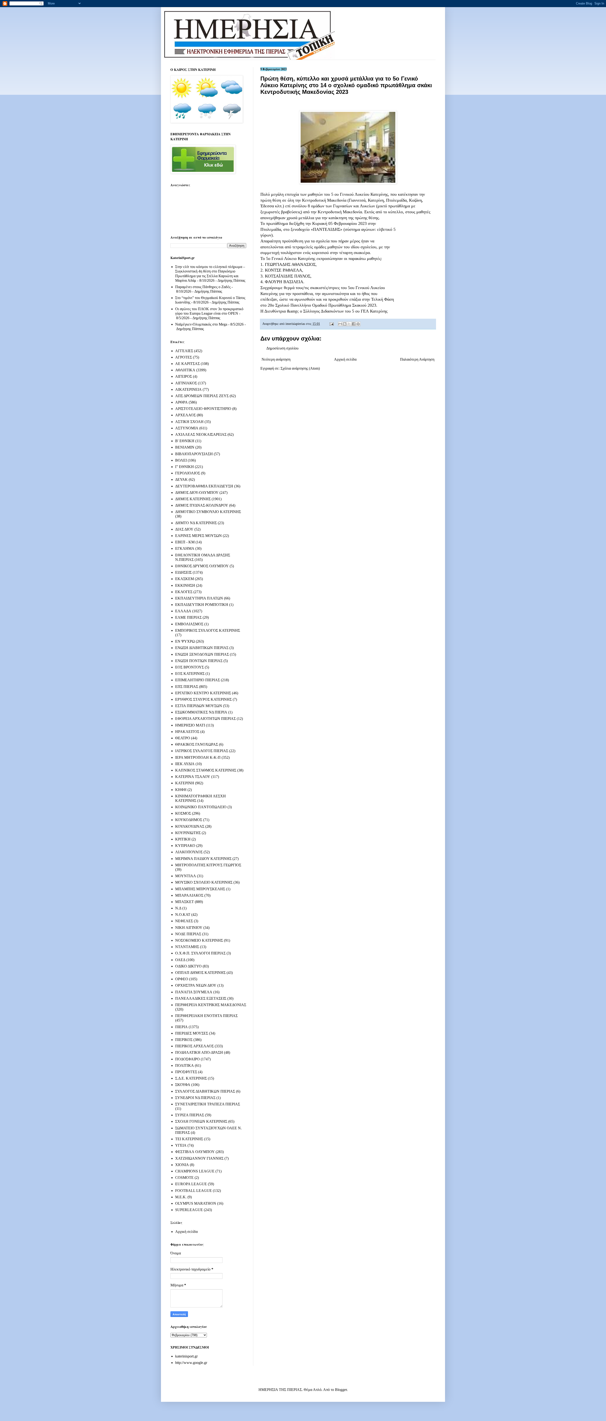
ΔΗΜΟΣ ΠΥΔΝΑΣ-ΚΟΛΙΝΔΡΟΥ (201, 505)
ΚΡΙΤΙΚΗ (183, 839)
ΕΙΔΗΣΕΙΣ (183, 572)
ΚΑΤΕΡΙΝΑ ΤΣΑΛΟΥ (192, 777)
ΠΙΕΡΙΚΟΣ (183, 1040)
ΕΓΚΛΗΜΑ (184, 548)
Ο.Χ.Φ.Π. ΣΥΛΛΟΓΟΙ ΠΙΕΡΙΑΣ (200, 953)
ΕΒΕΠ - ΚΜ (185, 542)
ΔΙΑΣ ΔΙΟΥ (184, 529)
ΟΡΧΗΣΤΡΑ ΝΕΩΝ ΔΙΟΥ (195, 985)
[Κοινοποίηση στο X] (349, 324)
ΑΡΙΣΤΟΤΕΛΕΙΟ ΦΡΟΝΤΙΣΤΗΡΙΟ (203, 409)
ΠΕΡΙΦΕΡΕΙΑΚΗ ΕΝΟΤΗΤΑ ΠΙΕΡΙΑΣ (206, 1016)
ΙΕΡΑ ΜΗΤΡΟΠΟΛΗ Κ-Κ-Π (198, 757)
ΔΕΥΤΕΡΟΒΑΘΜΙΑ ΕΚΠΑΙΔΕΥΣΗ (204, 486)
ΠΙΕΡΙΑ (181, 1027)
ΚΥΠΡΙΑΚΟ (185, 846)
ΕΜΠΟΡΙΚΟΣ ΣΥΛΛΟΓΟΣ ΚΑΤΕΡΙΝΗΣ (207, 630)
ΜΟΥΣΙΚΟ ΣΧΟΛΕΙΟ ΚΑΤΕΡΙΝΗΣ (203, 882)
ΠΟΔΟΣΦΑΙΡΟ (187, 1059)
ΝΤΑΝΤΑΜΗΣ (187, 947)
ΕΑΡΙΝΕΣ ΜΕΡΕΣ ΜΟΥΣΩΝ (198, 536)
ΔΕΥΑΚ (181, 479)
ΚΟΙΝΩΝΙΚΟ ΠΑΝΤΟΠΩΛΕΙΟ (201, 807)
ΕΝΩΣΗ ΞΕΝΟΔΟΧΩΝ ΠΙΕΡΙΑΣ (202, 654)
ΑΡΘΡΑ (181, 402)
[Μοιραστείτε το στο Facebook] (353, 324)
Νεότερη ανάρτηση (276, 359)
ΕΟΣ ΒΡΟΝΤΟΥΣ (189, 667)
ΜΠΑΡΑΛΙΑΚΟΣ (189, 895)
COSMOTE (184, 1178)
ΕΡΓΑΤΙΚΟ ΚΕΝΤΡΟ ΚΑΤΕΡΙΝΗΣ (203, 693)
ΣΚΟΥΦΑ (182, 1085)
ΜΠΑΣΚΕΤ (184, 902)
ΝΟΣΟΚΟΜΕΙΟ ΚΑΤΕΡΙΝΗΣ (199, 940)
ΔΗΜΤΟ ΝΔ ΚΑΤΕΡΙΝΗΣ (196, 523)
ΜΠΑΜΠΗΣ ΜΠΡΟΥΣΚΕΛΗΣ (200, 889)
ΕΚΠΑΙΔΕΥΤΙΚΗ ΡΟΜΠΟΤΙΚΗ (201, 605)
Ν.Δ (178, 908)
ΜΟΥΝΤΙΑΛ (185, 876)
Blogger (341, 1390)
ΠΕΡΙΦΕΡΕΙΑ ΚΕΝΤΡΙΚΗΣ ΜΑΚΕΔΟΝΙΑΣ (210, 1005)
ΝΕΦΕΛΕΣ (184, 921)
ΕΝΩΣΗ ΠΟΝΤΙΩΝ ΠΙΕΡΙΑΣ (199, 661)
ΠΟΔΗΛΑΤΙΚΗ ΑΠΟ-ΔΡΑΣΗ (199, 1052)
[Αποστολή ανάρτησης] (331, 324)
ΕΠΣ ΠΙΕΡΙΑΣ (186, 687)
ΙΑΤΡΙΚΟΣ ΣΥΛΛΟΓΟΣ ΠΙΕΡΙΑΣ (201, 751)
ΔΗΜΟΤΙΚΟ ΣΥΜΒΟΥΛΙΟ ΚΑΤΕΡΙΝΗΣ (208, 512)
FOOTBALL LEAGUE (193, 1191)
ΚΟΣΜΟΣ (183, 813)
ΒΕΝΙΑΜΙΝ (184, 447)
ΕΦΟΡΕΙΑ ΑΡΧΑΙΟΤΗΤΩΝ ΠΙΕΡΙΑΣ (205, 719)
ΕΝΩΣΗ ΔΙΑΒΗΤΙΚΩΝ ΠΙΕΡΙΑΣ (201, 648)
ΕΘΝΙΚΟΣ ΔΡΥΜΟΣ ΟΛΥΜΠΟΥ (202, 566)
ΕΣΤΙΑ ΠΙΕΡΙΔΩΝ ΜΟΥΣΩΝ (198, 706)
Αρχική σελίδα (345, 359)
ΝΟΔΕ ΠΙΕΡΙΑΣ (188, 934)
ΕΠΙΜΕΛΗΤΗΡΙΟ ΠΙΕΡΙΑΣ (197, 680)
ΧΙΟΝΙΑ (182, 1165)
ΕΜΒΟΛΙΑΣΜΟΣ (189, 624)
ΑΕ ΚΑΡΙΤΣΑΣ (187, 364)
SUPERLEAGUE (189, 1210)
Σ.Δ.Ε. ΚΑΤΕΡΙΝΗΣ (191, 1078)
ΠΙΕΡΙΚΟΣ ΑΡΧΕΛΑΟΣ (194, 1046)
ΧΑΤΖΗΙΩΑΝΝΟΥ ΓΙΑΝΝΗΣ (199, 1158)
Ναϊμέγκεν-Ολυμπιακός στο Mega (201, 324)
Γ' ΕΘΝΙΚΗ (184, 467)
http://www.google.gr (191, 1363)
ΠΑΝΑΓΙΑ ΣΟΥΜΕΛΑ (193, 992)
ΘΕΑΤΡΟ (182, 738)
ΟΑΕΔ (180, 960)
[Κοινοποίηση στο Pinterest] (358, 324)
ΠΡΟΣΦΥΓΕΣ (186, 1072)
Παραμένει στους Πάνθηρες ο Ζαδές (203, 287)
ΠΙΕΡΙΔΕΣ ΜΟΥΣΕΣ (191, 1033)
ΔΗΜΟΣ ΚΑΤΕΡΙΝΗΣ (193, 499)
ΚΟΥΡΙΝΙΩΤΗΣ (188, 833)
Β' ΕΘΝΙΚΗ (184, 441)
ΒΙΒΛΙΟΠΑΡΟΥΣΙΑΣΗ (194, 454)
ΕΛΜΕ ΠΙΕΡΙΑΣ (188, 617)
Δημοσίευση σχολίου (282, 348)
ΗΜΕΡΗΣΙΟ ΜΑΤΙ (190, 725)
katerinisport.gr (186, 1356)
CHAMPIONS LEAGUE (194, 1171)
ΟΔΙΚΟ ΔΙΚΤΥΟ (188, 966)
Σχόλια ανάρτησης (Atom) (300, 368)
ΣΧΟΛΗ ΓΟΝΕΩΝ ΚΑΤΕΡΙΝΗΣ (201, 1121)
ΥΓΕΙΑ (181, 1145)
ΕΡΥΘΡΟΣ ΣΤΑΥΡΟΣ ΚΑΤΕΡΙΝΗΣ (203, 699)
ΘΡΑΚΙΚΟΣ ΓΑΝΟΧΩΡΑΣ (196, 744)
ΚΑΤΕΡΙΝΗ (184, 783)
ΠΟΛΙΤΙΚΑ (184, 1065)
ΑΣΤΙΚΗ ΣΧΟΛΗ (189, 422)
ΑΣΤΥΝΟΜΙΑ (186, 428)
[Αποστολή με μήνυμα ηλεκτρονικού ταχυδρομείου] (340, 324)
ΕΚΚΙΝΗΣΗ (185, 585)
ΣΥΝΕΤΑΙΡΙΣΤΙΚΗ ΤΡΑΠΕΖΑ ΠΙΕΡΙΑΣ (207, 1104)
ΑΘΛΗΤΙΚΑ (185, 370)
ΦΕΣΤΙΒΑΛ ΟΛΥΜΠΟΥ (195, 1152)
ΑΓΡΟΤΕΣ (183, 357)
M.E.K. (181, 1197)
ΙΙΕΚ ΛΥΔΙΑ (185, 764)
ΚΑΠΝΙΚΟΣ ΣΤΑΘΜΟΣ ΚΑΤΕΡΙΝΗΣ (205, 770)
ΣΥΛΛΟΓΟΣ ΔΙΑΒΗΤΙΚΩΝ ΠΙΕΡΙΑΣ (205, 1091)
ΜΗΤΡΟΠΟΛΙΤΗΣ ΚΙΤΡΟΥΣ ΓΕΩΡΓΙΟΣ (208, 865)
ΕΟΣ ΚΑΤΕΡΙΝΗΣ (190, 674)
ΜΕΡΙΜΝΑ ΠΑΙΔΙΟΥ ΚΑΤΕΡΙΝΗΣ (203, 859)
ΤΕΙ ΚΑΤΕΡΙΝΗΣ (189, 1139)
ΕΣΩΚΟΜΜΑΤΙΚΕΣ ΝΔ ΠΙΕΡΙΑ (201, 712)
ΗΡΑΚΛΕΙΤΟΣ (187, 732)
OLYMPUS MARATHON (195, 1203)
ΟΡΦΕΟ (181, 979)
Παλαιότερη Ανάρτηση (417, 359)
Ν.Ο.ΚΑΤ (182, 915)
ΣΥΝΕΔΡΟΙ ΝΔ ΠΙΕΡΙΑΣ (195, 1098)
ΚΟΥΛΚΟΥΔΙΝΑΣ (189, 826)
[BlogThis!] (344, 324)
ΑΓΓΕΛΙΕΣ (184, 351)
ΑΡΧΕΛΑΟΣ (185, 415)
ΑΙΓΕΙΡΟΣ (183, 376)
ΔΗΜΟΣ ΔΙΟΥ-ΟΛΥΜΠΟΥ (196, 492)
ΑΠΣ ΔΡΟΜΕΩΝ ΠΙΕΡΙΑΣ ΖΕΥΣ (202, 396)
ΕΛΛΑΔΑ (183, 611)
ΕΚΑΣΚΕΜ (184, 579)
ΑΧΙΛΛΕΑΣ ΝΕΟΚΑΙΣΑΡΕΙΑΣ (201, 434)
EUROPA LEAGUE (191, 1184)
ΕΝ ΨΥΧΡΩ (185, 641)
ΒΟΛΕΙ (181, 460)
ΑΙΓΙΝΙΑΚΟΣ (186, 383)
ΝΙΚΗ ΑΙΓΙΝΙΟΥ (188, 928)
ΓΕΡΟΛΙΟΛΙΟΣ (187, 473)
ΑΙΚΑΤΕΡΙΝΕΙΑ (188, 389)
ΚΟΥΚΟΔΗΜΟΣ (188, 820)
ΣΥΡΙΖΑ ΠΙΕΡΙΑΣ (189, 1115)
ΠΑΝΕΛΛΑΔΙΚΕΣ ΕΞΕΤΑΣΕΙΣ (200, 998)
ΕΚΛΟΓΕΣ (183, 592)
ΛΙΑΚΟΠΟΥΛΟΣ (189, 852)
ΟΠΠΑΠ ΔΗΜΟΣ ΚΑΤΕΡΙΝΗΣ (200, 973)
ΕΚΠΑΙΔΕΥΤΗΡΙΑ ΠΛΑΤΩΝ (199, 598)
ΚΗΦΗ (181, 790)
